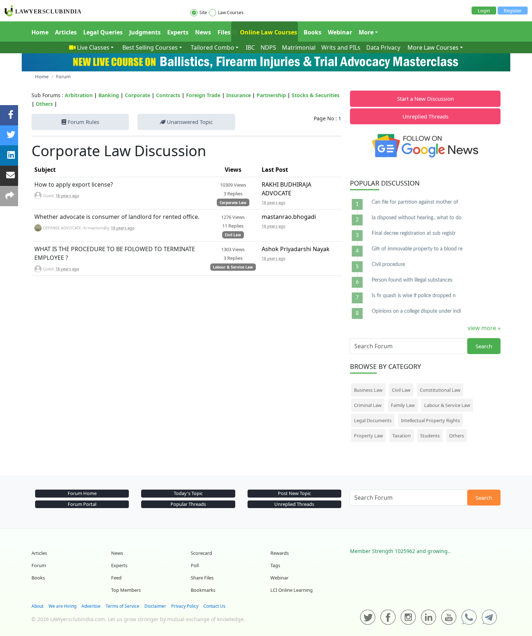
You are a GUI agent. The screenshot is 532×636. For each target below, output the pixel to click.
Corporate (137, 95)
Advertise (91, 606)
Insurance (238, 95)
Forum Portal (82, 504)
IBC (250, 47)
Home (39, 32)
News (203, 32)
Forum (38, 565)
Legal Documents (373, 420)
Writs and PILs (340, 47)
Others (44, 103)
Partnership (271, 95)
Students (430, 435)
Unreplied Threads (425, 116)
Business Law (368, 390)
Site (203, 12)
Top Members (126, 590)
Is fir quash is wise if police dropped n (414, 295)
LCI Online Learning (291, 590)
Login (484, 10)
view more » (484, 328)
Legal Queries (103, 32)
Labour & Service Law (233, 267)
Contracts (168, 95)
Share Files (202, 577)
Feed (116, 577)
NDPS (268, 47)
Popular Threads (188, 504)
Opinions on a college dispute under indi (416, 311)
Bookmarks (203, 590)
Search (484, 346)
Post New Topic (294, 493)
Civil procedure (388, 264)
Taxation (401, 435)
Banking (108, 95)
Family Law (403, 405)
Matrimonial (299, 47)
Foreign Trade (203, 95)
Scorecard (201, 553)
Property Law (368, 435)
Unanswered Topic (189, 121)
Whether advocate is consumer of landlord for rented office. (116, 217)
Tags (275, 565)
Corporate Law (233, 202)
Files (224, 32)
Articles (66, 32)
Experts (178, 32)
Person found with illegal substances (412, 280)
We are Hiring (62, 606)
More (366, 32)
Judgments (145, 32)
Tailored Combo (212, 47)
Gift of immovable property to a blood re (417, 249)
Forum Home (82, 493)
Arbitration (79, 95)
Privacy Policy (184, 606)
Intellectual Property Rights (430, 420)
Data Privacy (383, 47)
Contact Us (214, 606)
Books (312, 32)
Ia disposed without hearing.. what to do (416, 217)
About (37, 606)
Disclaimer (155, 606)
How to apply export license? (73, 184)
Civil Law (233, 234)
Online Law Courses (267, 32)
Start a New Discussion (425, 98)
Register (513, 10)
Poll (195, 565)
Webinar (340, 32)
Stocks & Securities (315, 95)
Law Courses (231, 12)
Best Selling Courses (150, 47)
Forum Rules (82, 121)
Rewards (279, 553)
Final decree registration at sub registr (414, 233)
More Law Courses (433, 47)
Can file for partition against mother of (415, 202)
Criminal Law (367, 405)
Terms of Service (122, 606)
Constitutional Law (440, 390)
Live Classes (93, 47)
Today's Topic (188, 493)
